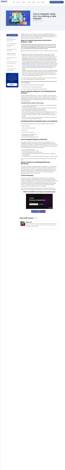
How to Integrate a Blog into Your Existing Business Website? (12, 45)
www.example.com (38, 95)
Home (14, 2)
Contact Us (43, 2)
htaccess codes (27, 167)
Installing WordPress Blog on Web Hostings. (12, 50)
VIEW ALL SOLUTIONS (11, 84)
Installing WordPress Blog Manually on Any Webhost (11, 54)
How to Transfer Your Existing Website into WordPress (12, 62)
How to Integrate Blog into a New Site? (12, 58)
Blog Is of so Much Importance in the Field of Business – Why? (11, 39)
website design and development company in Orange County (35, 64)
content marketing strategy (50, 46)
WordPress (48, 112)
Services (23, 2)
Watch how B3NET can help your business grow (11, 69)
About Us (18, 2)
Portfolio (29, 2)
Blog (38, 2)
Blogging (26, 58)
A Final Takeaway (10, 66)
